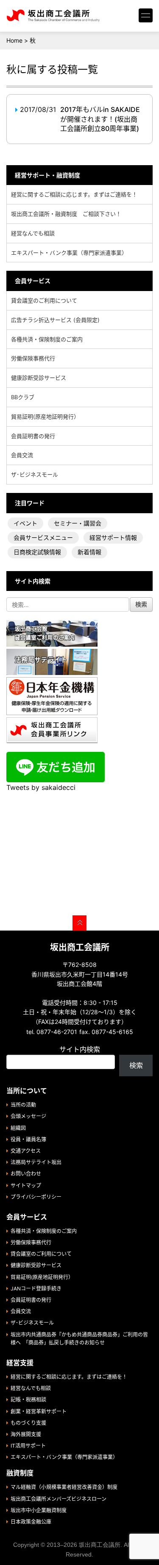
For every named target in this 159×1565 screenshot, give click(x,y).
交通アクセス (26, 1151)
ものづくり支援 (28, 1423)
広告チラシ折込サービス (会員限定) (55, 319)
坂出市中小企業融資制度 (39, 1510)
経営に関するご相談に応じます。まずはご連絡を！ (74, 194)
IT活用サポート (28, 1446)
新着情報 (89, 551)
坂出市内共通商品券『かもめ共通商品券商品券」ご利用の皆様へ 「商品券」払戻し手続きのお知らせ (79, 1338)
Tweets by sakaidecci (40, 787)
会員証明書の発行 (33, 436)
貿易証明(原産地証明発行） (45, 416)
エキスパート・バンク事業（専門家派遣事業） (69, 252)
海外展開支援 (26, 1434)
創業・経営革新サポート (39, 1411)
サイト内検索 (79, 1049)
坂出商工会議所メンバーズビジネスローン (58, 1499)
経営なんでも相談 (33, 233)
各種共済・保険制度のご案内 (47, 339)
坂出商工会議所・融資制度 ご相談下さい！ (66, 213)
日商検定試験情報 (37, 551)
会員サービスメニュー (43, 537)
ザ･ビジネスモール (34, 474)
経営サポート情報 (113, 537)
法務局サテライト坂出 (36, 1162)
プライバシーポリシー (36, 1197)
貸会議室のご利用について (44, 300)
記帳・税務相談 (28, 1399)
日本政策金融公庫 (31, 1522)
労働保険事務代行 (33, 358)
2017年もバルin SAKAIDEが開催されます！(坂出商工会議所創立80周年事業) (100, 119)
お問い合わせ (26, 1173)
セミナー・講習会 (77, 523)
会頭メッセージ (28, 1116)
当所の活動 (23, 1105)
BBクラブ (22, 397)
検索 (136, 1065)
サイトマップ (26, 1185)
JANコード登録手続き (36, 1288)
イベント (25, 523)
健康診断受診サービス (38, 377)
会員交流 (22, 455)
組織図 (18, 1128)
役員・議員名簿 (28, 1139)
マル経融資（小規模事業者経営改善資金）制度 (64, 1487)
